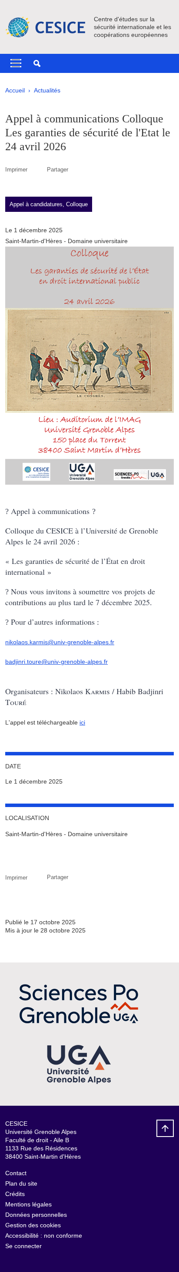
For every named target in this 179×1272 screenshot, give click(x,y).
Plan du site (21, 1183)
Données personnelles (36, 1214)
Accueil (15, 90)
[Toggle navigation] (16, 63)
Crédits (15, 1193)
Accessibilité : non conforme (43, 1235)
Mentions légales (28, 1204)
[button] (37, 63)
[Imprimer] (37, 169)
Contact (16, 1173)
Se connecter (23, 1245)
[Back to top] (165, 1128)
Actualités (47, 90)
